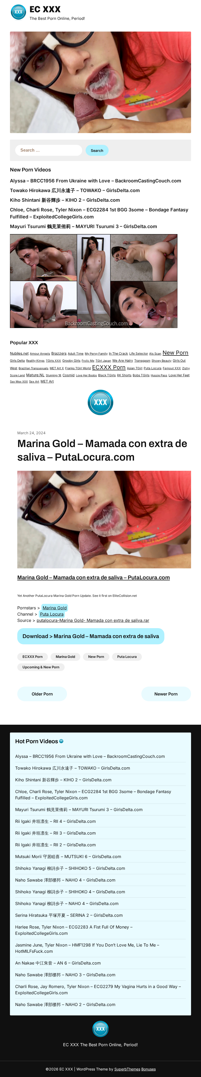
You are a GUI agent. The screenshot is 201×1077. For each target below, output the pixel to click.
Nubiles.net (19, 353)
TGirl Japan (103, 360)
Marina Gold (55, 607)
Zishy (186, 368)
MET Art (47, 381)
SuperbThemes (127, 1069)
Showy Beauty (161, 360)
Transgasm (142, 360)
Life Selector (138, 353)
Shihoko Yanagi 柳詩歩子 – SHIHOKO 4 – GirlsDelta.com (70, 891)
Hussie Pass (159, 375)
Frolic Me (88, 360)
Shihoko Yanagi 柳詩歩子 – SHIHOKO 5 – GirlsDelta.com (70, 868)
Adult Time (75, 353)
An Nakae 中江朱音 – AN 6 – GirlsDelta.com (58, 963)
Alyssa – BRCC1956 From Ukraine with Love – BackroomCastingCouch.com (95, 180)
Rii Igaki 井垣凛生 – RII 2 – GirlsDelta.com (55, 844)
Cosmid (69, 375)
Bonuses (148, 1069)
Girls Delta (17, 360)
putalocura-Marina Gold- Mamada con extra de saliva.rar (93, 620)
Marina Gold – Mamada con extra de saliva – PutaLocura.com (93, 577)
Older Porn (42, 694)
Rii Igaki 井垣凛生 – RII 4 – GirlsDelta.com (55, 821)
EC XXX (45, 10)
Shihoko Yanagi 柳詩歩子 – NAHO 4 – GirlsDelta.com (67, 903)
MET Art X (57, 368)
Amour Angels (40, 353)
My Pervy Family (96, 353)
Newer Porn (166, 694)
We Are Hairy (122, 360)
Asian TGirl (134, 368)
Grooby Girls (71, 360)
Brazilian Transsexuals (33, 368)
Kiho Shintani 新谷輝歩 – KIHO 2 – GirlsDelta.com (65, 200)
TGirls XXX (53, 360)
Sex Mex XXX (19, 381)
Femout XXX (172, 368)
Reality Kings (35, 360)
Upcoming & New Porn (41, 667)
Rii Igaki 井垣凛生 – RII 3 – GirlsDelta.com (55, 833)
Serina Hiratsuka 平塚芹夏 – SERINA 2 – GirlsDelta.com (69, 915)
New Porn (175, 352)
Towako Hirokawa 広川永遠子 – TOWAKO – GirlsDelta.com (75, 190)
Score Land (17, 375)
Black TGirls (107, 375)
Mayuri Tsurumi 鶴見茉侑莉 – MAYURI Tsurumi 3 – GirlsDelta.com (83, 226)
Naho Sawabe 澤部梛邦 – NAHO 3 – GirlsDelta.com (65, 974)
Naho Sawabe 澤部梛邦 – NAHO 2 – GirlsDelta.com (65, 1004)
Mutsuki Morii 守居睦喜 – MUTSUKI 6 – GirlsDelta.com (68, 856)
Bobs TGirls (141, 375)
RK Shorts (124, 375)
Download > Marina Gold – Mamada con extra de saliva (91, 636)
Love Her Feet (179, 375)
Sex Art (34, 381)
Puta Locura (152, 368)
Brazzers (58, 353)
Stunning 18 (53, 375)
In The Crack (118, 353)
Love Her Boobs (86, 375)
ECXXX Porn (109, 367)
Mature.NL (35, 375)
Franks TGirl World (78, 368)
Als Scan (155, 353)
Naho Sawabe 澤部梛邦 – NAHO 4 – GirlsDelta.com (65, 880)
